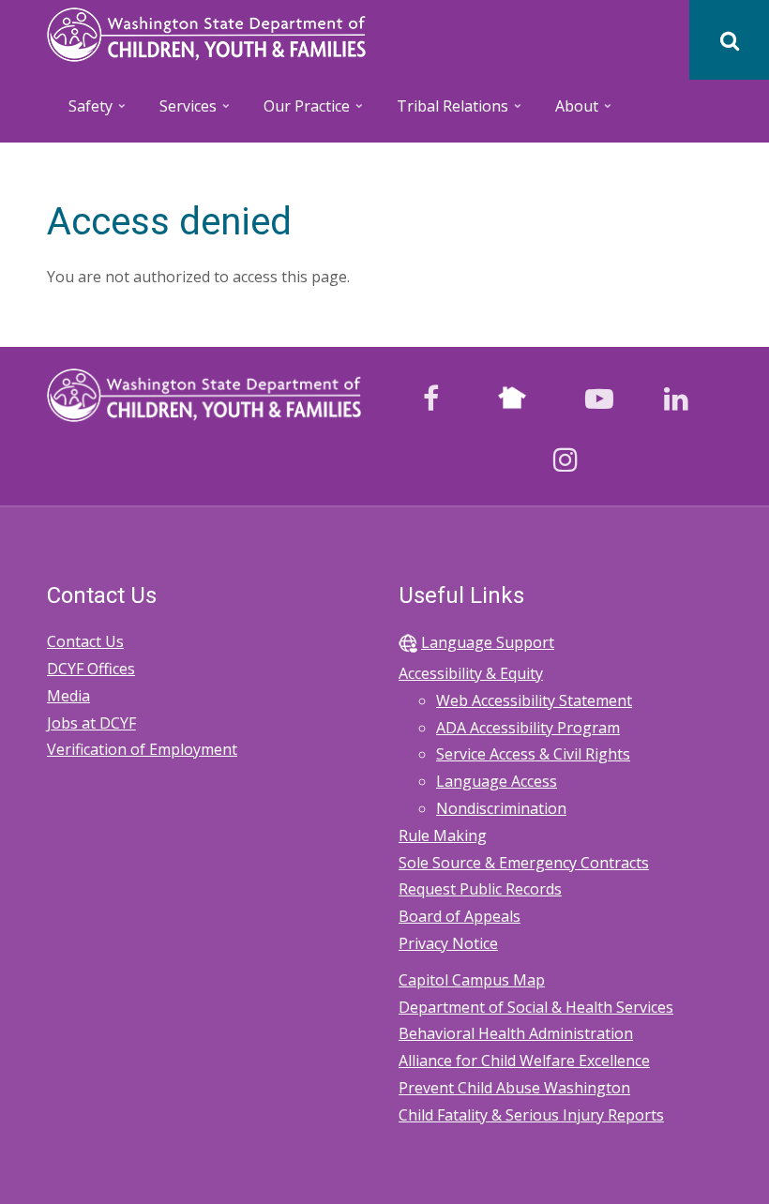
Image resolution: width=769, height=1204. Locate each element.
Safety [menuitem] (81, 112)
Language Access (496, 781)
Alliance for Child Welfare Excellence (524, 1060)
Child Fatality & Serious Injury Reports (531, 1115)
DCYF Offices (91, 668)
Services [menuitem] (178, 112)
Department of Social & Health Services (536, 1007)
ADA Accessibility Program (528, 727)
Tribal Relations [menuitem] (442, 112)
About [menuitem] (566, 112)
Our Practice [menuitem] (297, 112)
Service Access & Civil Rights (533, 754)
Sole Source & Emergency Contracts (524, 862)
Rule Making (443, 835)
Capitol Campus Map (472, 980)
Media (68, 695)
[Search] (729, 40)
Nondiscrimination (501, 808)
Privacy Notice (448, 943)
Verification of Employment (142, 749)
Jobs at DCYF (91, 723)
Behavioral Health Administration (516, 1033)
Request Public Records (480, 889)
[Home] (206, 33)
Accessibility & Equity (471, 673)
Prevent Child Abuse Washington (514, 1087)
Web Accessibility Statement (534, 700)
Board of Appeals (459, 916)
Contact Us (85, 641)
